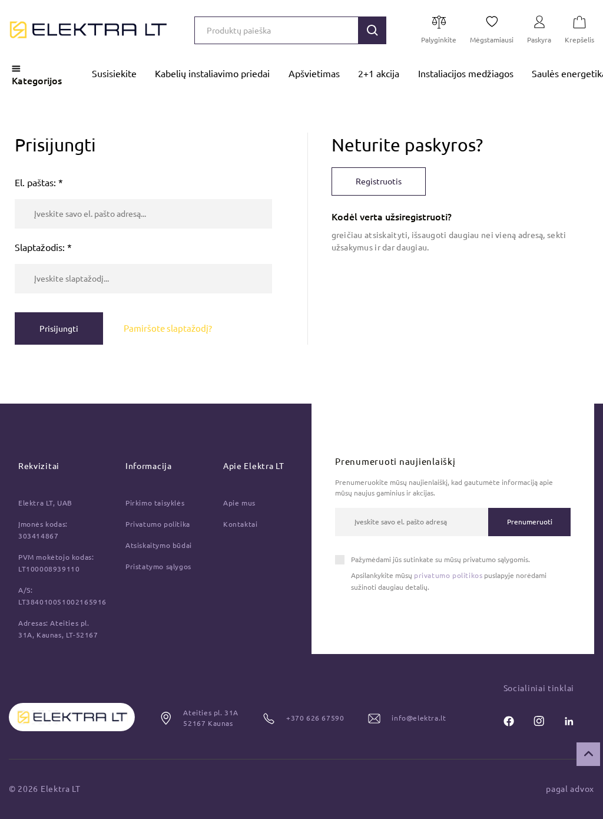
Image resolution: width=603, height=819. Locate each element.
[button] (372, 30)
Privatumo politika (157, 524)
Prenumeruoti (529, 522)
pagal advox (570, 789)
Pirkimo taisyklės (154, 503)
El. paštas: (39, 182)
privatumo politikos (448, 575)
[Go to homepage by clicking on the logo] (88, 30)
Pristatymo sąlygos (158, 566)
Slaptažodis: (43, 247)
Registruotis (379, 181)
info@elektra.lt (419, 718)
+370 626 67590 (315, 718)
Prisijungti (58, 328)
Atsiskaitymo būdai (158, 545)
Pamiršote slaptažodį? (168, 328)
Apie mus (239, 503)
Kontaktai (240, 524)
